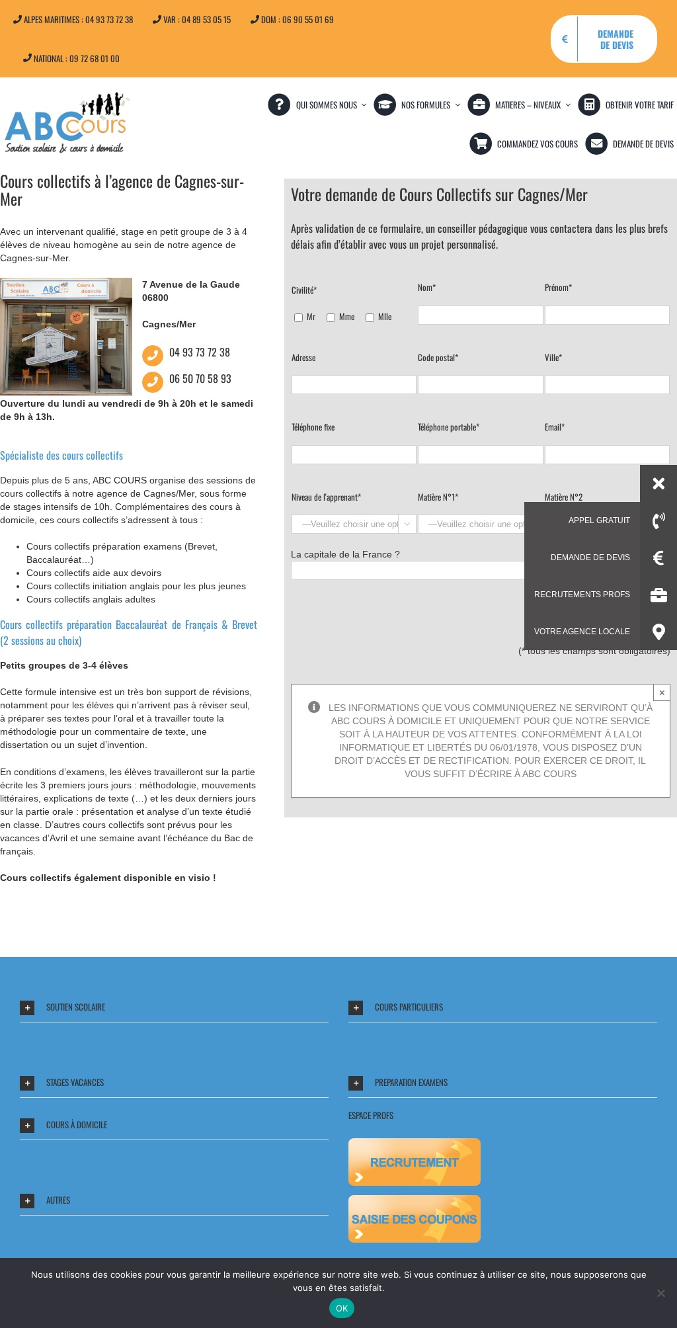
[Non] (660, 1293)
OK (342, 1308)
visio (199, 877)
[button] (174, 1007)
